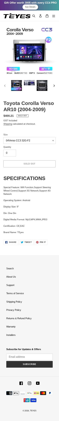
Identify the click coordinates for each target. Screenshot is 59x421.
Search (10, 268)
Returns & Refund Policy (19, 318)
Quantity (7, 147)
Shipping (7, 124)
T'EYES (33, 411)
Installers (11, 335)
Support (10, 285)
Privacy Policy (13, 310)
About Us (11, 276)
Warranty (11, 326)
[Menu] (53, 15)
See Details (30, 7)
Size (5, 134)
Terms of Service (15, 293)
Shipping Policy (14, 301)
